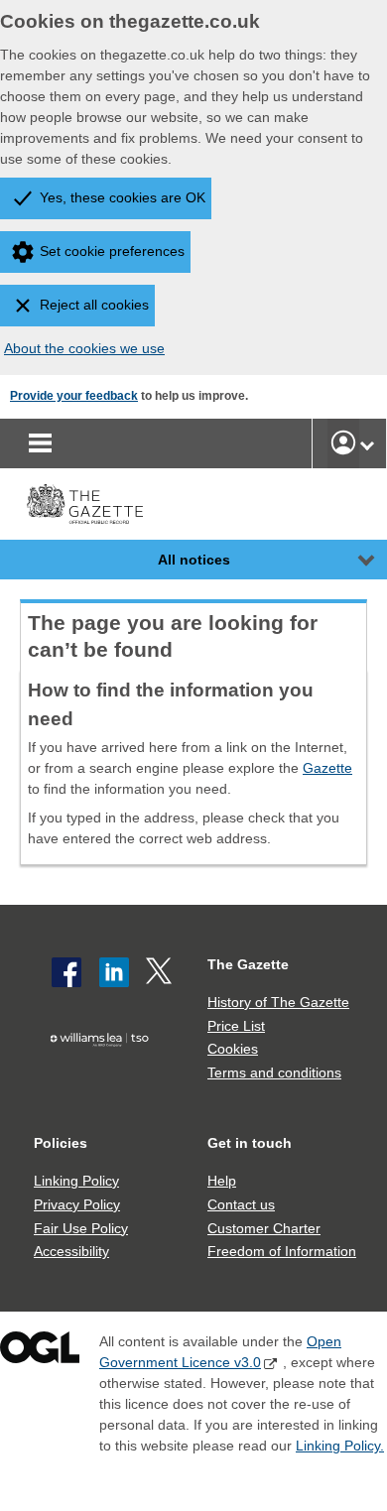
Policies (60, 1143)
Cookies (232, 1049)
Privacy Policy (77, 1204)
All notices (194, 559)
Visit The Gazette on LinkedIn (114, 972)
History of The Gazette (278, 1002)
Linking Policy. (340, 1445)
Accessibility (71, 1251)
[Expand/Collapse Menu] (351, 559)
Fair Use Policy (81, 1228)
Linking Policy (76, 1181)
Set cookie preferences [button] (112, 251)
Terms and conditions (274, 1072)
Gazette (327, 768)
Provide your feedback (74, 396)
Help (221, 1181)
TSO (104, 1071)
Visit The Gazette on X (161, 972)
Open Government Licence (39, 1351)
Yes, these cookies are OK (122, 197)
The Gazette (248, 964)
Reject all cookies (94, 305)
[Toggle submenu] (367, 443)
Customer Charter (264, 1228)
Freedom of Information (281, 1251)
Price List (236, 1026)
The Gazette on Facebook (66, 972)
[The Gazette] (85, 504)
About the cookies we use (84, 348)
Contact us (241, 1204)
